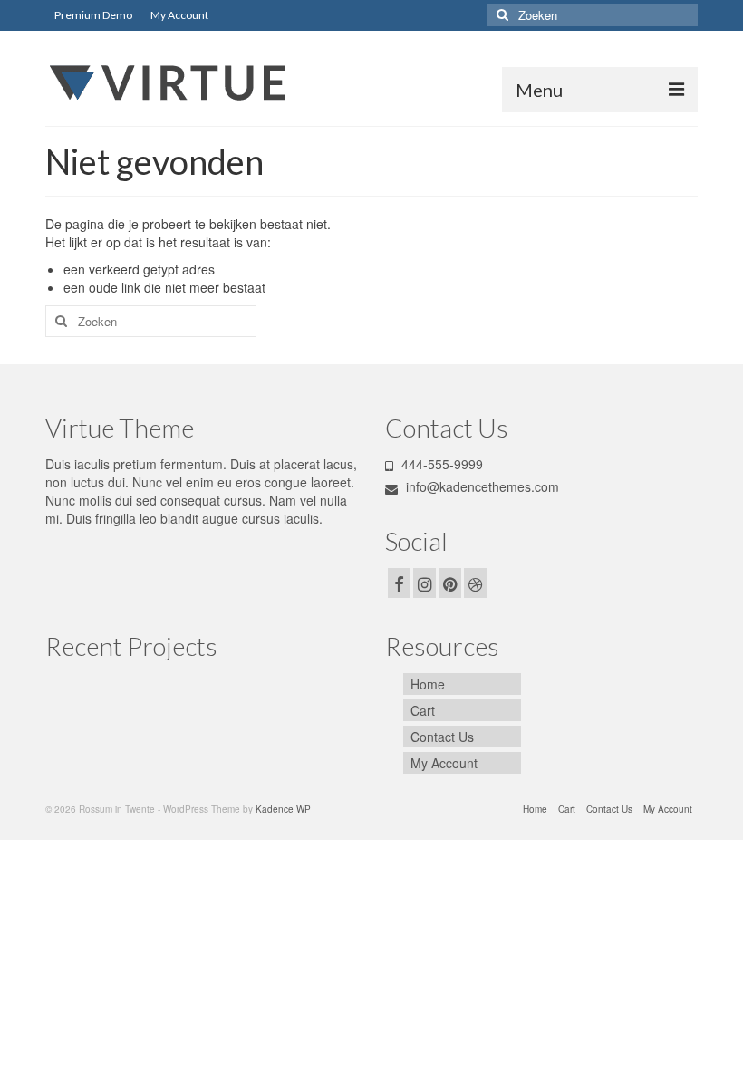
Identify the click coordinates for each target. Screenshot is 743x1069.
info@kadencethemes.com (480, 486)
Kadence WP (283, 809)
